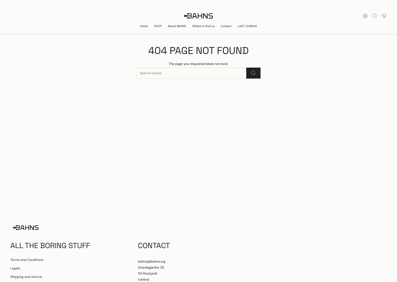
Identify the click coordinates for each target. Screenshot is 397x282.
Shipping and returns (26, 277)
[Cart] (384, 15)
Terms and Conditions (26, 260)
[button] (158, 26)
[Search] (253, 73)
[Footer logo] (25, 227)
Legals (15, 268)
